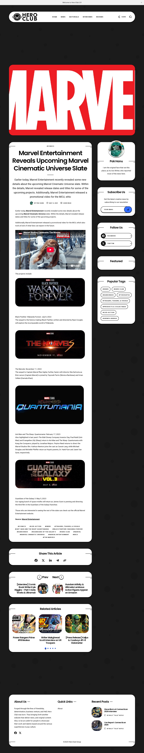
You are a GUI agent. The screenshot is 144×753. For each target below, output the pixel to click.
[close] (141, 2)
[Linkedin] (50, 560)
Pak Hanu (40, 203)
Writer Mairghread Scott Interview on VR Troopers (50, 640)
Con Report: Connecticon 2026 (115, 723)
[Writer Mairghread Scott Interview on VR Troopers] (50, 623)
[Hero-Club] (24, 17)
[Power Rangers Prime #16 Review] (24, 623)
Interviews (88, 17)
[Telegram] (57, 560)
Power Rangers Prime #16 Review (24, 639)
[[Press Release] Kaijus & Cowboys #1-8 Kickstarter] (77, 623)
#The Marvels (49, 537)
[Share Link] (64, 560)
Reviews (99, 17)
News (63, 17)
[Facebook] (36, 560)
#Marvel (77, 532)
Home (54, 17)
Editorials (74, 17)
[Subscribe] (128, 209)
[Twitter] (43, 560)
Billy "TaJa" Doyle (116, 715)
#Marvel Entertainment (58, 535)
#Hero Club (65, 532)
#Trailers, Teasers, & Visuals (67, 526)
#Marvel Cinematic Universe (32, 535)
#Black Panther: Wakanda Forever (67, 529)
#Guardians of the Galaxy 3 (44, 532)
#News (48, 526)
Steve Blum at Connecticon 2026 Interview (116, 710)
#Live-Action (35, 526)
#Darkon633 (22, 532)
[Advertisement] (72, 43)
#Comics (50, 146)
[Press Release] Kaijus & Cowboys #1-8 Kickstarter (77, 640)
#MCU (75, 535)
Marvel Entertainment (31, 519)
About (60, 708)
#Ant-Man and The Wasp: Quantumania (32, 529)
